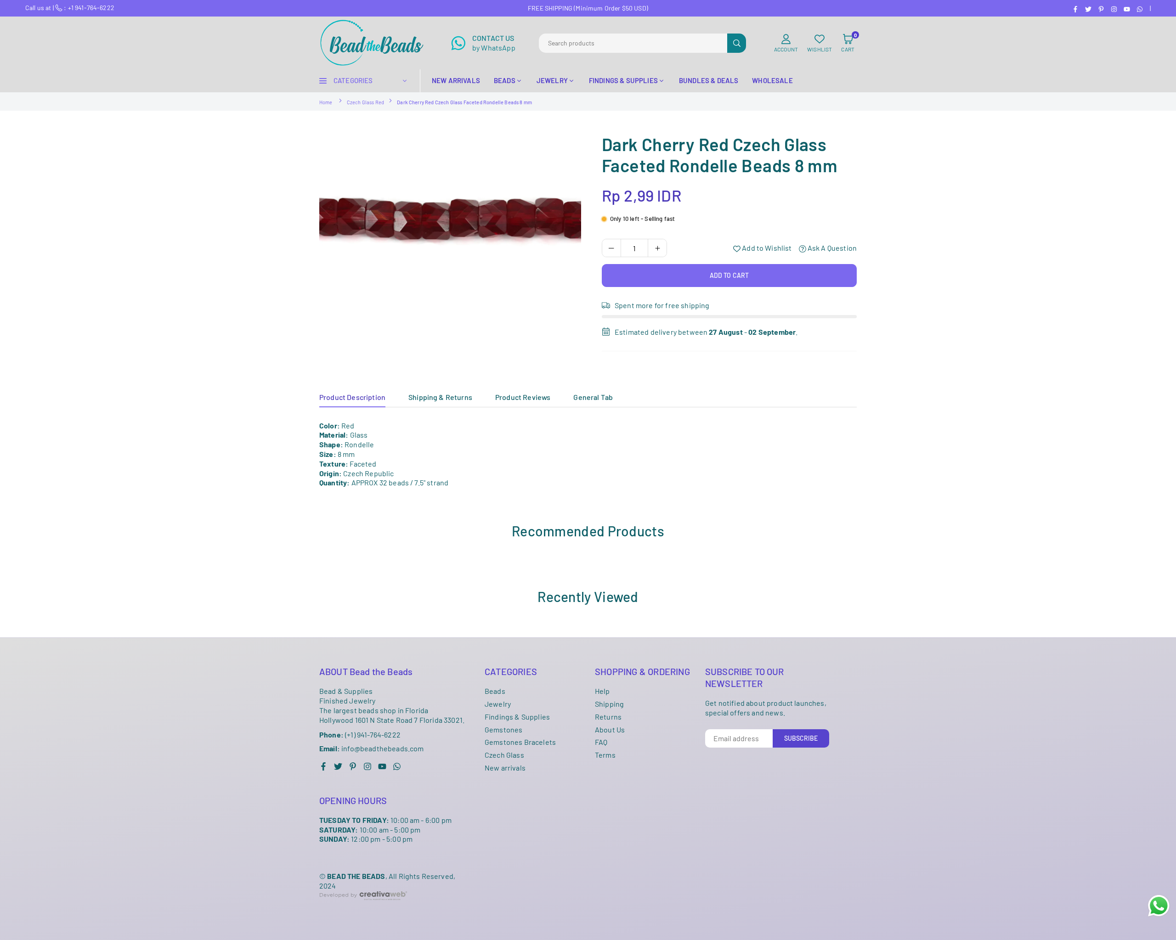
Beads (495, 691)
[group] (450, 221)
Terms (605, 754)
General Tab (593, 397)
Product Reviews (522, 397)
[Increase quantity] (657, 248)
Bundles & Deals (708, 80)
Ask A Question (831, 247)
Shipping (609, 703)
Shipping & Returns (440, 397)
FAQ (601, 741)
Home (326, 102)
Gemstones (503, 729)
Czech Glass (504, 754)
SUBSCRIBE (801, 738)
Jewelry (498, 703)
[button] (848, 43)
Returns (608, 716)
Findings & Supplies (517, 716)
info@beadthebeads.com (371, 748)
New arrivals (505, 767)
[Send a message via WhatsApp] (1158, 905)
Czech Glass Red (365, 102)
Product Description (352, 397)
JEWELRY (552, 80)
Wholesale (772, 80)
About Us (610, 729)
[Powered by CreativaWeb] (363, 907)
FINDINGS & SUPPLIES (623, 80)
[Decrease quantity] (611, 248)
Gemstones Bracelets (520, 741)
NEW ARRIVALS (456, 80)
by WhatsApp (493, 43)
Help (602, 691)
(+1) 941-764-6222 (360, 734)
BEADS (504, 80)
